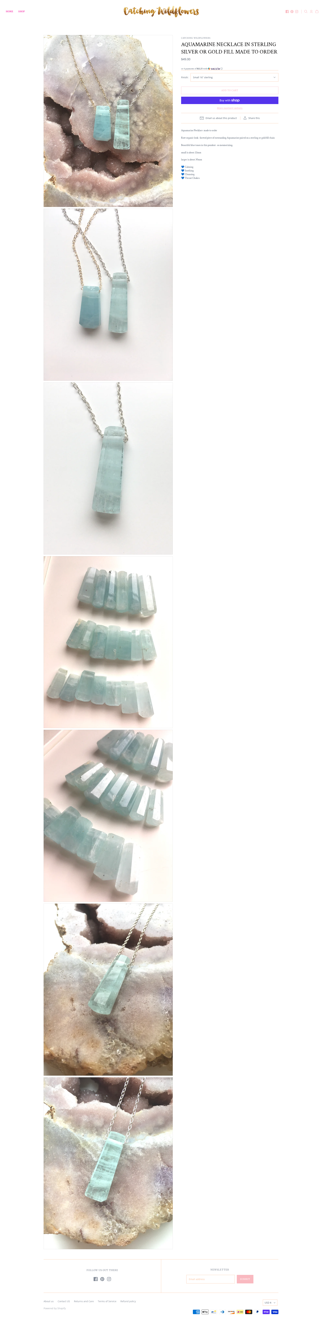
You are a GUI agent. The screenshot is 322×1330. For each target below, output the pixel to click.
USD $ (268, 1302)
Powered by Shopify (55, 1308)
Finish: (185, 77)
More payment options (230, 108)
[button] (229, 68)
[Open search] (306, 11)
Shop (21, 11)
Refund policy (128, 1301)
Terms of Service (107, 1301)
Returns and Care (84, 1301)
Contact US (64, 1301)
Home (9, 11)
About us (49, 1301)
